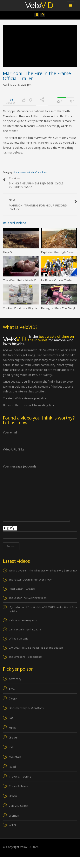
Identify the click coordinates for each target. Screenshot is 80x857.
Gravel (13, 737)
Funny (13, 727)
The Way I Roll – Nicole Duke (22, 280)
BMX (12, 688)
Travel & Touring (20, 776)
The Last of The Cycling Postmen (28, 597)
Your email (10, 432)
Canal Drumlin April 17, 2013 (25, 629)
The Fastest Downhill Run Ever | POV (30, 579)
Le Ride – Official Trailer (57, 280)
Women (14, 815)
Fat (11, 718)
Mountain (15, 757)
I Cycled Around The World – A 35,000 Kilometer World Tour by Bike (43, 609)
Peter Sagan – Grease (22, 588)
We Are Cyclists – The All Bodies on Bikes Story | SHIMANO (43, 570)
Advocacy (15, 679)
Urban (13, 796)
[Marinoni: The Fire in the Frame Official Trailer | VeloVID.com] (42, 5)
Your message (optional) (19, 466)
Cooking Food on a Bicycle (20, 308)
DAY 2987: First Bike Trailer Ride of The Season (36, 647)
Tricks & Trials (18, 786)
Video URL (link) (13, 449)
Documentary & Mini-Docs (27, 172)
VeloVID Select (18, 806)
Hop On (8, 252)
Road (44, 172)
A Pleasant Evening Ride (23, 620)
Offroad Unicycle (18, 638)
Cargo (13, 698)
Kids (12, 747)
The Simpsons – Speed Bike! (25, 656)
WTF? (12, 825)
